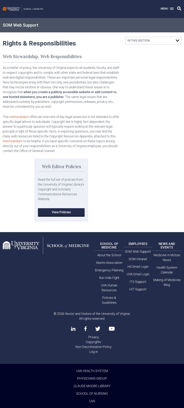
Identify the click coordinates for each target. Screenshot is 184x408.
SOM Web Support (20, 25)
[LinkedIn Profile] (73, 329)
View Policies (61, 212)
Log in (93, 352)
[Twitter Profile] (97, 329)
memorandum (19, 117)
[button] (179, 8)
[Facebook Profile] (85, 328)
